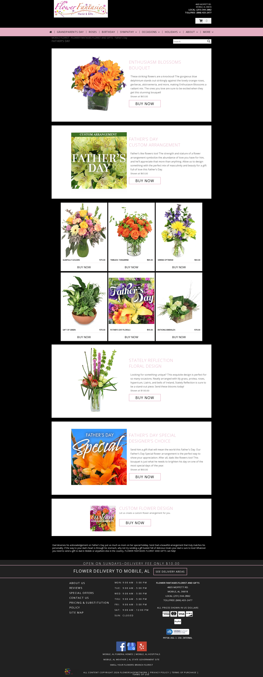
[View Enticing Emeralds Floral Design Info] (179, 300)
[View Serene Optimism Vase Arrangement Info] (179, 230)
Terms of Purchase (184, 672)
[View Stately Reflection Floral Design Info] (99, 379)
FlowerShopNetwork (133, 672)
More (206, 32)
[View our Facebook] (121, 650)
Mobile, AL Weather (114, 659)
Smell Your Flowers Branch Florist (131, 664)
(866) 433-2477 (203, 12)
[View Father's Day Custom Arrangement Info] (99, 159)
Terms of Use (141, 674)
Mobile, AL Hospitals (148, 654)
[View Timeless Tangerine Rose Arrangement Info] (131, 230)
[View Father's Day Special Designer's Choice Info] (99, 456)
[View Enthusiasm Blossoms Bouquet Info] (99, 82)
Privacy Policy (159, 672)
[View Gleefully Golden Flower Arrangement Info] (84, 230)
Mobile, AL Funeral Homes (118, 654)
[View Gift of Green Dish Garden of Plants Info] (84, 300)
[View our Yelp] (142, 650)
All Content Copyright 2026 (101, 672)
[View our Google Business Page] (131, 650)
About (190, 32)
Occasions (149, 32)
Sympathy (127, 32)
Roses (93, 32)
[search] (208, 41)
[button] (203, 21)
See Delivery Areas (170, 571)
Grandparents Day (70, 32)
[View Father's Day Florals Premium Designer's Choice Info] (131, 300)
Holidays (171, 32)
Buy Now (144, 103)
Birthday (108, 32)
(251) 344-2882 (203, 9)
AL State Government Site (144, 659)
